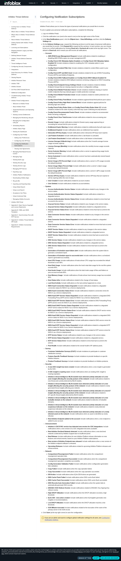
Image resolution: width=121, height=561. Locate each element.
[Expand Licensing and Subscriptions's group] (9, 47)
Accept (96, 558)
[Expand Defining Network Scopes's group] (9, 55)
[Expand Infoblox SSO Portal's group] (9, 202)
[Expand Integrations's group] (9, 69)
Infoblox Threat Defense (18, 17)
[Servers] (68, 3)
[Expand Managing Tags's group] (11, 156)
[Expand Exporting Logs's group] (11, 171)
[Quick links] (13, 3)
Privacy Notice (78, 552)
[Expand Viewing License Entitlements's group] (11, 114)
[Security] (57, 3)
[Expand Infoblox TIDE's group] (9, 83)
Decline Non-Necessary (109, 558)
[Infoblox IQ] (37, 3)
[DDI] (46, 3)
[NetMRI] (92, 3)
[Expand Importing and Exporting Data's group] (11, 183)
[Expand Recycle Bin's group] (11, 180)
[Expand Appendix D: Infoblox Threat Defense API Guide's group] (9, 219)
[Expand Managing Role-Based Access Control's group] (11, 151)
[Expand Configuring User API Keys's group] (12, 140)
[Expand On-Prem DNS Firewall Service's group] (9, 89)
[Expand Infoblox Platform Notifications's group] (11, 174)
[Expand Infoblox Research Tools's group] (9, 80)
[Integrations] (82, 3)
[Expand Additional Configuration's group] (9, 92)
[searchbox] (21, 22)
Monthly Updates (102, 3)
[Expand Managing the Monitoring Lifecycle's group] (11, 117)
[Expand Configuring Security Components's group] (9, 66)
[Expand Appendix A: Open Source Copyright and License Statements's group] (9, 205)
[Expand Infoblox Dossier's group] (9, 86)
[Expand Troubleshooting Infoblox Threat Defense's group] (9, 95)
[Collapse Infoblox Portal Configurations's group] (9, 100)
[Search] (116, 3)
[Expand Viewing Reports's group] (9, 77)
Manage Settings (84, 558)
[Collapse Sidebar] (35, 275)
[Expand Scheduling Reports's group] (11, 125)
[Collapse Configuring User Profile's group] (11, 134)
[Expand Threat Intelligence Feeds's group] (9, 63)
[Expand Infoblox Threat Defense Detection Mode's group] (9, 58)
